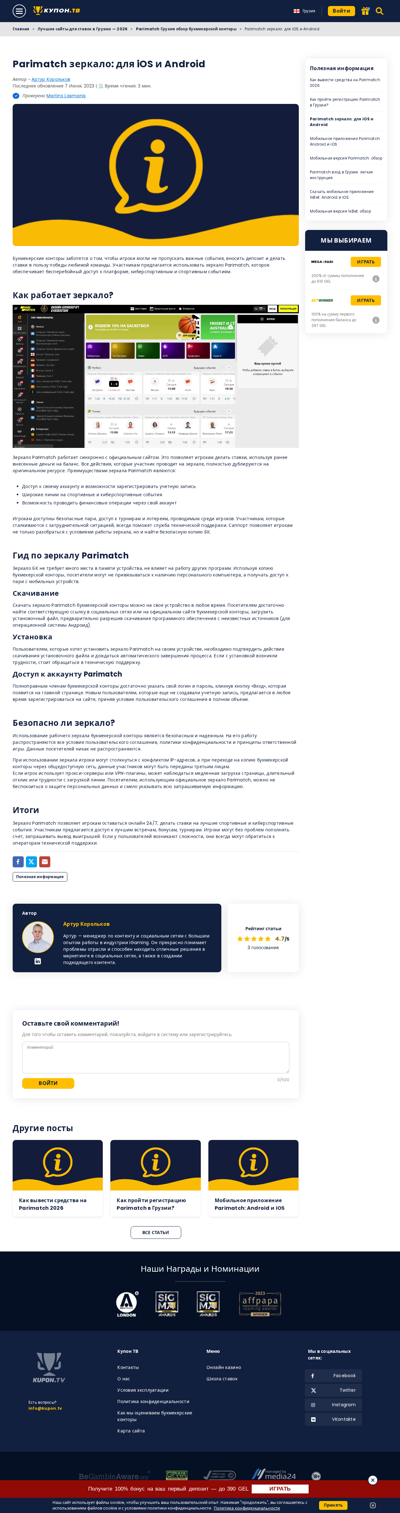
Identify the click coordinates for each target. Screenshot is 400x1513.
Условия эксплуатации (143, 1390)
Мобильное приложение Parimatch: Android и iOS (345, 141)
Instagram (344, 1404)
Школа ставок (221, 1379)
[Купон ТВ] (58, 11)
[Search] (379, 11)
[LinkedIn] (37, 962)
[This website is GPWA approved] (177, 1476)
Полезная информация (40, 876)
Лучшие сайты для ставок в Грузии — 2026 (82, 29)
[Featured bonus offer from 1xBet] (365, 11)
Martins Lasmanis (66, 96)
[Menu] (19, 11)
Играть (366, 262)
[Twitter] (31, 861)
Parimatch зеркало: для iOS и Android (342, 121)
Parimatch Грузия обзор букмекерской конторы (186, 29)
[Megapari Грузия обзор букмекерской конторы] (376, 279)
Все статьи (155, 1232)
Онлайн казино (223, 1367)
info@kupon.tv (45, 1408)
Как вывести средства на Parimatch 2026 (345, 82)
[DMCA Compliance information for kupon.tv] (219, 1476)
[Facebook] (18, 861)
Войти (341, 11)
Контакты (128, 1367)
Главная (21, 29)
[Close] (373, 1480)
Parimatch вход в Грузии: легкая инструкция (341, 174)
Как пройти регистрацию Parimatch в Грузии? (345, 102)
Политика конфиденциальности (153, 1401)
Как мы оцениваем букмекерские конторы (154, 1416)
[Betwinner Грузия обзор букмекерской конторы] (376, 320)
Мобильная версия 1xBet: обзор (340, 211)
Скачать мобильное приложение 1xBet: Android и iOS (342, 194)
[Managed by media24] (274, 1476)
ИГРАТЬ (280, 1489)
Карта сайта (131, 1431)
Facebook (345, 1375)
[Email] (44, 861)
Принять (333, 1505)
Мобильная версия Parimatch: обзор (346, 158)
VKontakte (344, 1419)
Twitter (348, 1390)
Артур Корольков (51, 79)
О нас (123, 1379)
